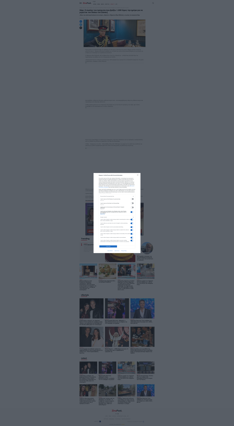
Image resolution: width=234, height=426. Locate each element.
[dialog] (117, 213)
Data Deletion (110, 250)
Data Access (117, 250)
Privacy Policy (124, 250)
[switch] (132, 199)
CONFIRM (108, 246)
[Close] (138, 175)
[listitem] (117, 196)
